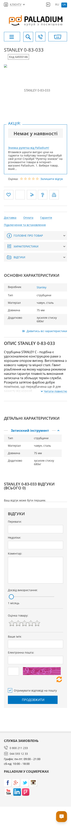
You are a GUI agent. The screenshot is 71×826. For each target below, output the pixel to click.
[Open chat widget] (61, 816)
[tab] (33, 430)
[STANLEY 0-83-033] (35, 90)
